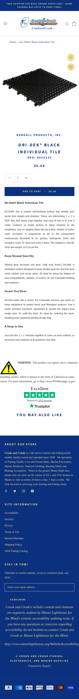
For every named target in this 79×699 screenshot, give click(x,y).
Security (9, 519)
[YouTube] (32, 491)
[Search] (67, 23)
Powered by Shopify (39, 666)
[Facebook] (6, 491)
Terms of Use (12, 532)
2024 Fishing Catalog (16, 551)
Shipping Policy (13, 544)
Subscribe (18, 599)
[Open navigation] (5, 23)
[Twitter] (14, 491)
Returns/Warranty (14, 538)
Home (13, 42)
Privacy (9, 525)
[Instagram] (23, 491)
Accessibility (11, 512)
